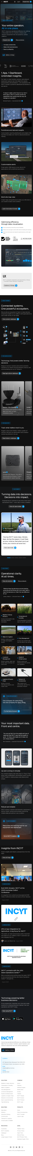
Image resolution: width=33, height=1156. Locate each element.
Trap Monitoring (5, 1102)
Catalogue (3, 1133)
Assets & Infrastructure (7, 1093)
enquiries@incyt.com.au (8, 1068)
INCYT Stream (20, 1095)
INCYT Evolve (20, 1098)
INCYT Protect (20, 1100)
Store (18, 1110)
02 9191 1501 (6, 1071)
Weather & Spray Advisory (7, 1083)
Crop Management (5, 1089)
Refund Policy (20, 1135)
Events (19, 1091)
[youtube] (16, 1147)
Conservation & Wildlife (7, 1120)
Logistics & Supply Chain (7, 1095)
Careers (19, 1093)
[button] (18, 2)
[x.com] (22, 1147)
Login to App (20, 1116)
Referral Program (21, 1087)
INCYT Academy (5, 1131)
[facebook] (11, 1147)
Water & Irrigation (5, 1087)
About (18, 1083)
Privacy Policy (20, 1131)
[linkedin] (19, 1147)
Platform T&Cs (20, 1128)
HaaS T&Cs (20, 1133)
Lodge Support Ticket (6, 1137)
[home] (6, 1)
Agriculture (3, 1110)
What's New (20, 1089)
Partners (19, 1085)
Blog (2, 1135)
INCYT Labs (20, 1102)
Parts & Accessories (22, 1112)
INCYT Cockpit (20, 1114)
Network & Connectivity (7, 1098)
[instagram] (14, 1147)
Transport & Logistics (6, 1118)
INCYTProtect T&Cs (22, 1137)
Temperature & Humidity (7, 1085)
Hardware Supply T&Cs (23, 1139)
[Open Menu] (1, 2)
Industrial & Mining (5, 1114)
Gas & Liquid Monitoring (7, 1100)
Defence (3, 1112)
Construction (4, 1116)
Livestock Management (7, 1091)
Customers (4, 1128)
